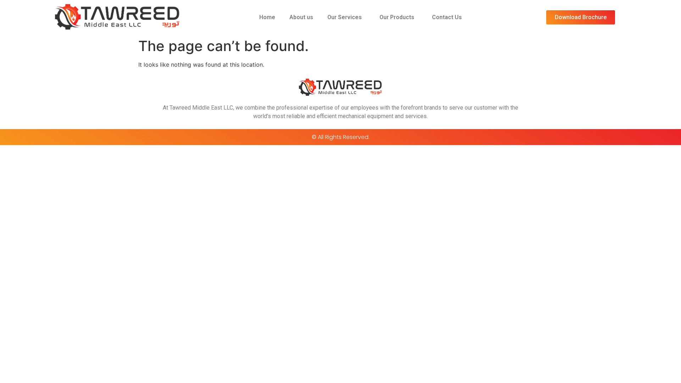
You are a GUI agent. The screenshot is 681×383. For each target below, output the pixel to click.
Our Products (397, 17)
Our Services (344, 17)
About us (301, 17)
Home (267, 17)
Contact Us (447, 17)
